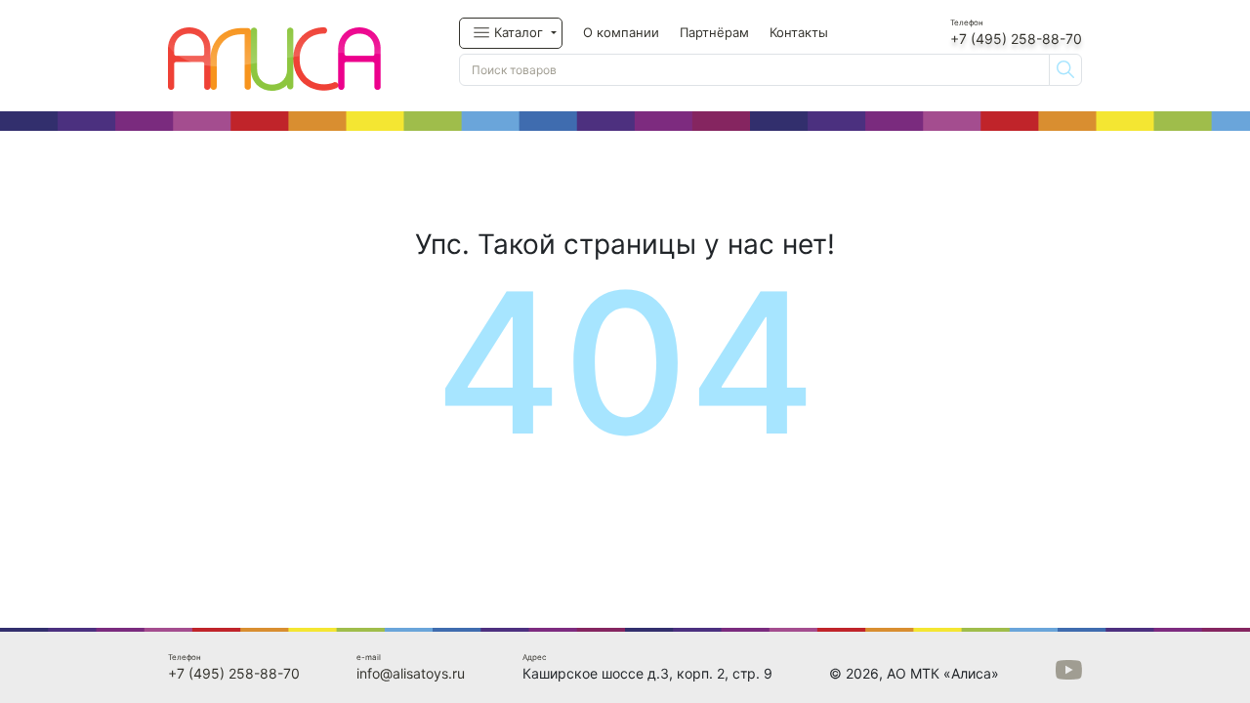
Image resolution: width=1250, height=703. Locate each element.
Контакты (799, 32)
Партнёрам (714, 32)
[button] (510, 33)
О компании (621, 32)
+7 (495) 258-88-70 (1016, 38)
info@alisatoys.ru (410, 673)
